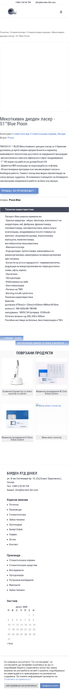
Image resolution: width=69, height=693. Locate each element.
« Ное (10, 643)
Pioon (11, 137)
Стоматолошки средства (23, 565)
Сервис (13, 534)
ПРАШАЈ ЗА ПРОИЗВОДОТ (18, 190)
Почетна (4, 32)
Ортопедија (15, 524)
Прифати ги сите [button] (50, 685)
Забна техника (17, 519)
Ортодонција (16, 575)
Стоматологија (17, 32)
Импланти (14, 585)
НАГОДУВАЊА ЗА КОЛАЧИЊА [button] (21, 685)
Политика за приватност (17, 679)
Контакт (13, 544)
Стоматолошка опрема (38, 32)
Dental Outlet (15, 529)
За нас (12, 539)
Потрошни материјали (21, 580)
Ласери (61, 134)
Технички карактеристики (19, 209)
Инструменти (16, 570)
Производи (15, 509)
